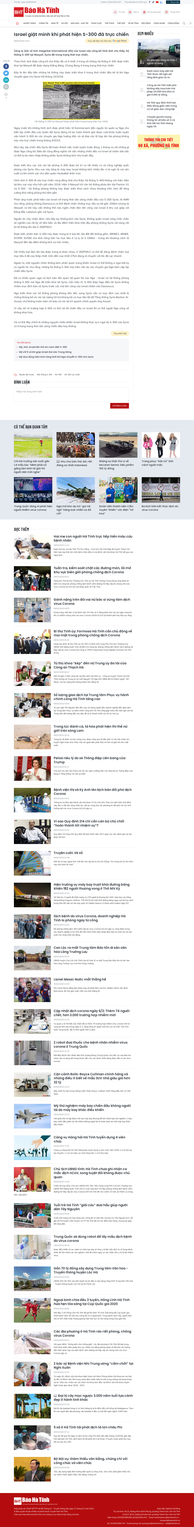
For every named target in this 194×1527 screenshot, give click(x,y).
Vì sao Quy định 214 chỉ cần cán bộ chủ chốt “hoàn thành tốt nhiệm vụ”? (89, 823)
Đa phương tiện (154, 12)
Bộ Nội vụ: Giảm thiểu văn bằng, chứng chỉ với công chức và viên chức (90, 1461)
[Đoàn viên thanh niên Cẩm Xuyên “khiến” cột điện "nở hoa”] (118, 490)
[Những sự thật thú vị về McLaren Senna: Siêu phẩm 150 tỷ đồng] (118, 445)
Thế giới (121, 23)
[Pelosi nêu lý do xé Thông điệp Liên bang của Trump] (32, 768)
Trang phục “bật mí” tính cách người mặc (157, 463)
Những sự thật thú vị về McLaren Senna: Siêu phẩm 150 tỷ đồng (116, 464)
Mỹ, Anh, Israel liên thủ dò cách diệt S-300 (43, 347)
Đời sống (146, 23)
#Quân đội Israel (26, 374)
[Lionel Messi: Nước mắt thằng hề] (32, 989)
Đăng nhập (174, 2)
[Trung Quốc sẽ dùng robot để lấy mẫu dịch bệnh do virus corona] (32, 1247)
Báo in (136, 12)
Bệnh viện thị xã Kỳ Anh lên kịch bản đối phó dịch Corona (93, 792)
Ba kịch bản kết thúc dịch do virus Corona (160, 508)
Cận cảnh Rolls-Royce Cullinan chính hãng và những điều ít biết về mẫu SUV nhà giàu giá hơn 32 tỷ (92, 1078)
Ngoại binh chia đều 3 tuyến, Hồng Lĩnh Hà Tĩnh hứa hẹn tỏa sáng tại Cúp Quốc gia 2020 (92, 1302)
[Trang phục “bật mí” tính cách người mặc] (161, 445)
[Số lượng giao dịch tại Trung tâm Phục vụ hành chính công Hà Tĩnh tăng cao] (32, 705)
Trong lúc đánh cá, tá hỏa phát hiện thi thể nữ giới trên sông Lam (90, 729)
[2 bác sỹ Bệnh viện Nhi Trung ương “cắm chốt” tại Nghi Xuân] (32, 1374)
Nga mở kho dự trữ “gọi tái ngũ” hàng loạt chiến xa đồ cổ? (74, 509)
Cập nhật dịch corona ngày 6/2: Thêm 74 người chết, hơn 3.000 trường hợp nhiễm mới (92, 1013)
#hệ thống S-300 (44, 374)
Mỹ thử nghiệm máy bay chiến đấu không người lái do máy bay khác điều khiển (92, 1108)
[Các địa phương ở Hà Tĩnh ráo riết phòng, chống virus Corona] (32, 1342)
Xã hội (64, 23)
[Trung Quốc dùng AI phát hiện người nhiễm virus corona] (33, 490)
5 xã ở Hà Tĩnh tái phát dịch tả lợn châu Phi (88, 1427)
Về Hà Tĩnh (133, 23)
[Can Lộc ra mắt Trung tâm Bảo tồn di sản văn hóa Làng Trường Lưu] (32, 958)
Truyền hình (175, 12)
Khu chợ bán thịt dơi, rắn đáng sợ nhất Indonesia (74, 463)
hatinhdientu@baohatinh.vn (166, 1517)
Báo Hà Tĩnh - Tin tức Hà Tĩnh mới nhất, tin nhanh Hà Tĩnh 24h (43, 12)
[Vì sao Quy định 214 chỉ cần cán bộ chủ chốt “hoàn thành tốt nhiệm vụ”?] (32, 831)
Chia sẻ (6, 61)
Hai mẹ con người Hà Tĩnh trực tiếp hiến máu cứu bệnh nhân (93, 539)
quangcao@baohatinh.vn (153, 1523)
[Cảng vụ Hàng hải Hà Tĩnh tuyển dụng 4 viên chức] (32, 1147)
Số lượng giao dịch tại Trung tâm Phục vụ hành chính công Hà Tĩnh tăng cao (91, 697)
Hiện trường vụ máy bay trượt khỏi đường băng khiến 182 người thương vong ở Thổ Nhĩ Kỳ (92, 887)
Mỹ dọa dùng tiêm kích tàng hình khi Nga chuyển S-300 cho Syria (56, 356)
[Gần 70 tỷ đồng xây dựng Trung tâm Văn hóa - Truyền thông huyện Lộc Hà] (32, 1278)
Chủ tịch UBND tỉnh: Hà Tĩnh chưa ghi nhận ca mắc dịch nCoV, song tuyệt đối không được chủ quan (92, 1173)
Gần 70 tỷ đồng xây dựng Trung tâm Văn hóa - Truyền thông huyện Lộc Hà (91, 1270)
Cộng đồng (173, 23)
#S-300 (58, 374)
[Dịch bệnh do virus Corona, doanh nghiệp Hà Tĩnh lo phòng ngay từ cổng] (32, 926)
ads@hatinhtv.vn (172, 1523)
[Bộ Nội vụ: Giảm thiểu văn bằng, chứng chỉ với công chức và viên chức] (32, 1469)
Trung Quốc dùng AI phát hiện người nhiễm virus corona (33, 508)
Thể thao (109, 23)
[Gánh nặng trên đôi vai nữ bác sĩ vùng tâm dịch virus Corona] (32, 610)
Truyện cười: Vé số (68, 853)
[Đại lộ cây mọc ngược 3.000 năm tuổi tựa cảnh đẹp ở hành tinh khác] (32, 1406)
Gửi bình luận (119, 406)
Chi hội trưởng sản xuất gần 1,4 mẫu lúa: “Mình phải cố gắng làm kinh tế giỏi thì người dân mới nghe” (31, 466)
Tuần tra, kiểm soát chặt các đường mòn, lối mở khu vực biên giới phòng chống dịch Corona (92, 570)
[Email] (6, 80)
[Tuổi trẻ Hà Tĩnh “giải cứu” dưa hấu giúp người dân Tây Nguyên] (32, 1215)
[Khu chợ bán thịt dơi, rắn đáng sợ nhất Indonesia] (76, 445)
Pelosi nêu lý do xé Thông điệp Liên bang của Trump (89, 760)
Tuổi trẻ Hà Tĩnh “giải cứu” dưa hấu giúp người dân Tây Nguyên (91, 1207)
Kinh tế (54, 23)
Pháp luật (96, 23)
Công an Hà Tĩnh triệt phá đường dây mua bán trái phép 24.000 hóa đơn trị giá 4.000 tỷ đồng (161, 90)
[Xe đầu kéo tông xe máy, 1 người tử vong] (158, 53)
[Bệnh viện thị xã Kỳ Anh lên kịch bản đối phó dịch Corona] (32, 800)
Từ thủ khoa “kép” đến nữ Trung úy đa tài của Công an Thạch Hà (90, 665)
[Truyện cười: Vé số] (32, 863)
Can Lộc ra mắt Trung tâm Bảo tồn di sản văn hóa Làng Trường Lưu (90, 950)
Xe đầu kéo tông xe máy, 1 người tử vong (162, 62)
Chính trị (43, 23)
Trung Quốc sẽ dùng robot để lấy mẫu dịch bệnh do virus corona (93, 1239)
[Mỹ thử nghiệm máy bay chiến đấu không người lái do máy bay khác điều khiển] (32, 1116)
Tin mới (122, 12)
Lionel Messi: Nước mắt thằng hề (80, 979)
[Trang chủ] (17, 23)
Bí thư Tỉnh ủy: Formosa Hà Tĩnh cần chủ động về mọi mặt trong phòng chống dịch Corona (93, 633)
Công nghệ (159, 23)
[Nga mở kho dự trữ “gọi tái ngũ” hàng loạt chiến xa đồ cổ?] (76, 490)
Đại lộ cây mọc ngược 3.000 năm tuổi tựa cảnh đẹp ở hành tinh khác (93, 1398)
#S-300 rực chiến (72, 374)
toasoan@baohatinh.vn (170, 1520)
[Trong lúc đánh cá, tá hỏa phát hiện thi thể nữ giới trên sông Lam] (32, 737)
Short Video (29, 23)
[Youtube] (157, 2)
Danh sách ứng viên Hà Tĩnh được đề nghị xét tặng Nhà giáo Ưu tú (160, 74)
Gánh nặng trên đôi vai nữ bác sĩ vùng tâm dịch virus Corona (92, 602)
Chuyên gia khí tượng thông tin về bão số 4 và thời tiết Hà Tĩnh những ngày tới (161, 121)
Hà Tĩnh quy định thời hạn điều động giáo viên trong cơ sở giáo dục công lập (162, 106)
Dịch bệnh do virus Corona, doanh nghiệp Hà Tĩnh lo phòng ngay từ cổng (90, 918)
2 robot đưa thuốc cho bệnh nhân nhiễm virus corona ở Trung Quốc (91, 1045)
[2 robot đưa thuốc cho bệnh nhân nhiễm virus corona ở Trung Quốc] (32, 1053)
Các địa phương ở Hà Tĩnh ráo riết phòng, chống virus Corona (92, 1334)
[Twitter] (6, 73)
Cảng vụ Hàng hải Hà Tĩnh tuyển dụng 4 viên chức (89, 1139)
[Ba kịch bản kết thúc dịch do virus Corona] (161, 490)
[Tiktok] (153, 2)
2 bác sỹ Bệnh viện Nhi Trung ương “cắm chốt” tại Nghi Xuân (93, 1366)
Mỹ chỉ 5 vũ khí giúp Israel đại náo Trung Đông (45, 352)
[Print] (6, 87)
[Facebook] (150, 2)
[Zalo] (161, 2)
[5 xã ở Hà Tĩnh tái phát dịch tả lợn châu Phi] (32, 1437)
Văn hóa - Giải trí (79, 23)
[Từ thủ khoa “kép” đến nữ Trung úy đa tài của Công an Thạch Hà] (32, 673)
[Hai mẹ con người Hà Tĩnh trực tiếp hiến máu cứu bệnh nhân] (32, 547)
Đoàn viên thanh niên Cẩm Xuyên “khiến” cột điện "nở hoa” (116, 509)
